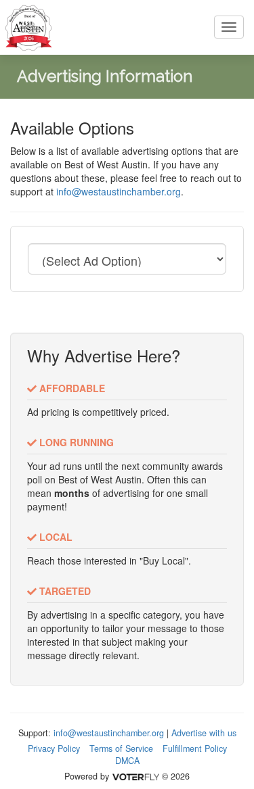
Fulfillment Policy (195, 748)
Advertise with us (203, 733)
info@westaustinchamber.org (118, 191)
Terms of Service (121, 748)
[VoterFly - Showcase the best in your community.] (135, 776)
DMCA (127, 761)
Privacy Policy (54, 748)
